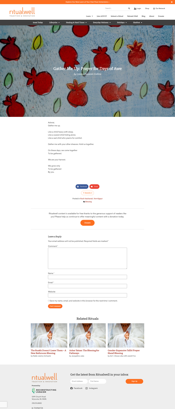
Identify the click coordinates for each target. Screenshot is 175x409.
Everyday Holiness (100, 22)
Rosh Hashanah (86, 199)
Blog (143, 16)
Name (51, 273)
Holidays (121, 22)
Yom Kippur (98, 199)
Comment (53, 246)
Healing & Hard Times (75, 22)
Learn (88, 16)
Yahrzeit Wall (132, 16)
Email (51, 282)
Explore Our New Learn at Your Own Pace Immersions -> (87, 2)
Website (51, 292)
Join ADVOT (102, 16)
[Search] (129, 8)
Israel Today (38, 22)
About (151, 16)
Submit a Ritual (117, 16)
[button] (82, 186)
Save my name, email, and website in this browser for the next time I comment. (83, 301)
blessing (88, 202)
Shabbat (136, 22)
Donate (161, 16)
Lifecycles (53, 22)
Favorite (88, 193)
